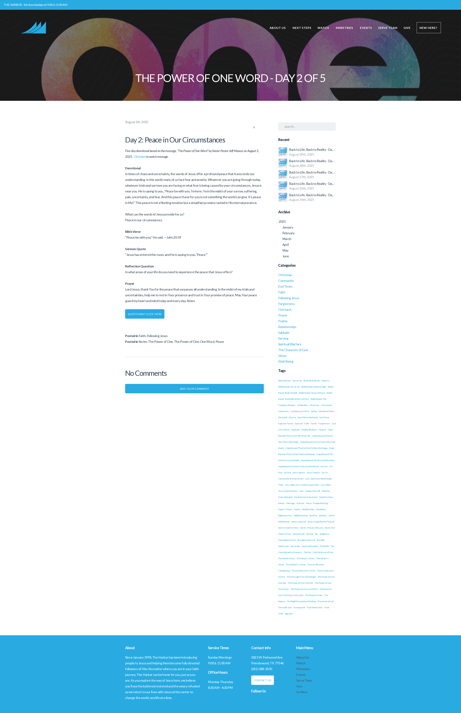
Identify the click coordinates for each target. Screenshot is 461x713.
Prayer (282, 315)
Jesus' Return (299, 472)
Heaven (322, 429)
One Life (300, 503)
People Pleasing (320, 503)
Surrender (295, 546)
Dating (314, 411)
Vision (282, 356)
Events (366, 27)
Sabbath (283, 333)
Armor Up (297, 380)
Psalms (283, 321)
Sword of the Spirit (310, 546)
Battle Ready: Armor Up (288, 386)
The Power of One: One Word (194, 342)
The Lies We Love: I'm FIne (303, 570)
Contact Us (262, 680)
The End (307, 552)
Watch (323, 27)
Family (314, 423)
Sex (316, 533)
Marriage (290, 503)
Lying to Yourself (312, 491)
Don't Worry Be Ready (308, 417)
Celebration (302, 405)
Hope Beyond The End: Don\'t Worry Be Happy (307, 448)
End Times (285, 286)
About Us (278, 27)
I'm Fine (324, 466)
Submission (283, 546)
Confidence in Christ (300, 411)
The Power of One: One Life (300, 583)
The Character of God (293, 350)
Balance (325, 380)
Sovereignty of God (287, 540)
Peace (220, 342)
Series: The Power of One (156, 342)
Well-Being (286, 361)
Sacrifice (313, 515)
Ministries (345, 27)
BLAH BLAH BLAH (311, 380)
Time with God (285, 607)
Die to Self (282, 417)
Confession (283, 411)
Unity (280, 613)
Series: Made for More (288, 527)
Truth (326, 607)
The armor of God (325, 601)
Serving (283, 338)
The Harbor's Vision (305, 558)
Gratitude (295, 429)
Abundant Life (284, 380)
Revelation (321, 509)
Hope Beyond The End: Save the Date (317, 460)
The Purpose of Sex (313, 595)
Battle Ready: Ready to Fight (313, 386)
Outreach (284, 309)
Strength (321, 540)
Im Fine (287, 472)
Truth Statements (315, 607)
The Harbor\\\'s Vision (296, 564)
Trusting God (299, 607)
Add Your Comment (194, 388)
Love (301, 491)
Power (281, 509)
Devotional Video (326, 411)
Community (286, 281)
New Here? (429, 27)
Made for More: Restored (305, 497)
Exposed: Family (285, 423)
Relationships (287, 327)
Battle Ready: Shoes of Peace (312, 392)
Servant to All (299, 533)
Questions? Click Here (145, 314)
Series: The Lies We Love (311, 527)
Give (407, 27)
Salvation (323, 515)
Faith (142, 336)
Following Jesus (157, 336)
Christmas (285, 275)
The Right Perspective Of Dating (301, 601)
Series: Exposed (298, 521)
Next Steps (302, 27)
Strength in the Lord (306, 540)
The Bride (324, 546)
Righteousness (285, 515)
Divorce (292, 417)
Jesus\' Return (313, 472)
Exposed (299, 423)
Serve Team (387, 27)
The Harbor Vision (286, 558)
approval (288, 613)
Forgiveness (286, 304)
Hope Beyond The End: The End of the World (298, 466)
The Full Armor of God (323, 552)
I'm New (301, 692)
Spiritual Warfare (289, 344)
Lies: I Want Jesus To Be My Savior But (302, 484)
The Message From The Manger (301, 576)
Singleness (325, 533)
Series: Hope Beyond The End (321, 521)
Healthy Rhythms (309, 429)
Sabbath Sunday (301, 515)
